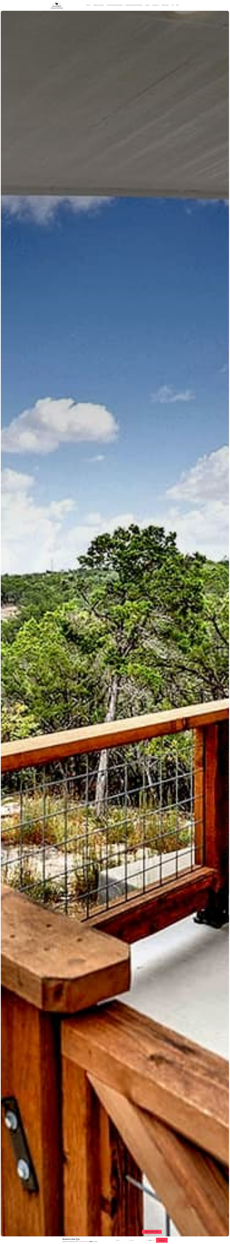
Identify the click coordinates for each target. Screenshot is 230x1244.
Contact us (155, 5)
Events (147, 5)
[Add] (153, 1240)
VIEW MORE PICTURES (153, 1232)
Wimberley (165, 5)
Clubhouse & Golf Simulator (133, 5)
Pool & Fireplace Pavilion (114, 5)
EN (173, 5)
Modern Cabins (99, 5)
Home (88, 5)
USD (177, 5)
